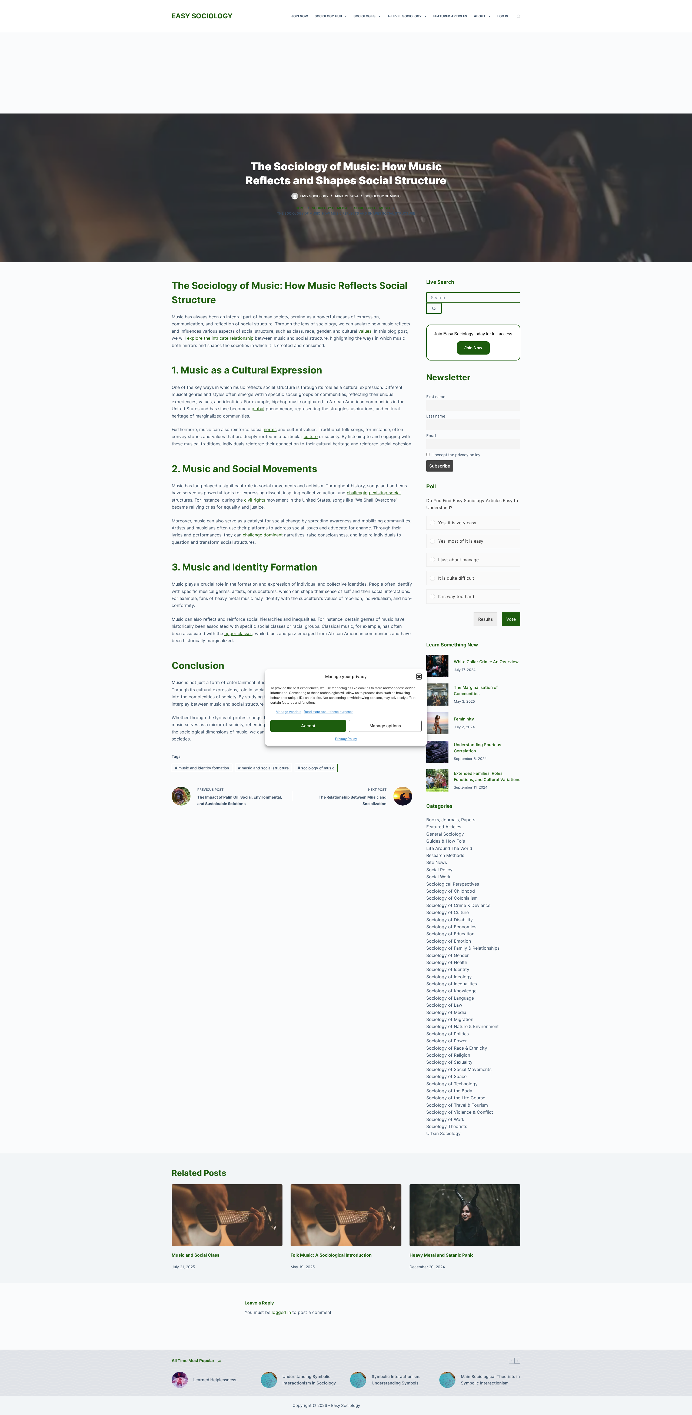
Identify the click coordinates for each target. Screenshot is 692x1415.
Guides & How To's (445, 841)
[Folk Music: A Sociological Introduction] (346, 1215)
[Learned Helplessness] (180, 1380)
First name (435, 396)
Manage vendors (288, 711)
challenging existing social (374, 492)
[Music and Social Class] (227, 1215)
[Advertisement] (346, 73)
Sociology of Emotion (448, 941)
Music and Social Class (195, 1255)
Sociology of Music (383, 196)
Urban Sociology (443, 1133)
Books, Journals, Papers (450, 819)
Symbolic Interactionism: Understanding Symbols (396, 1380)
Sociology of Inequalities (451, 983)
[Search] (518, 16)
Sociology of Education (450, 933)
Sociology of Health (446, 962)
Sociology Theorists (446, 1126)
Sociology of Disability (449, 919)
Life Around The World (449, 848)
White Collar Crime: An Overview (486, 661)
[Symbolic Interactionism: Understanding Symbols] (358, 1380)
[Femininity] (437, 723)
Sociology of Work (445, 1119)
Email (431, 435)
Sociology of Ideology (449, 976)
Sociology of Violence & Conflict (459, 1112)
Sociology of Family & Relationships (463, 948)
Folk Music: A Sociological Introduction (331, 1255)
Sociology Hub (328, 16)
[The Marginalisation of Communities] (437, 694)
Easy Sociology (202, 16)
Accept (308, 725)
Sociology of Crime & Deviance (458, 905)
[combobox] (473, 297)
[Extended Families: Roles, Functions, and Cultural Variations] (437, 780)
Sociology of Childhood (450, 891)
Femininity (464, 719)
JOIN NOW (299, 16)
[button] (419, 676)
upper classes (238, 633)
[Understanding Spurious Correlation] (437, 752)
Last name (435, 416)
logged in (281, 1312)
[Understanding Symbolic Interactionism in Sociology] (269, 1380)
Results (485, 619)
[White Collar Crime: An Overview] (437, 666)
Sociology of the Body (449, 1090)
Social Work (438, 876)
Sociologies (364, 16)
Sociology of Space (446, 1076)
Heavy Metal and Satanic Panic (442, 1255)
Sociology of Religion (448, 1055)
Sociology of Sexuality (449, 1062)
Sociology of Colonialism (452, 898)
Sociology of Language (450, 998)
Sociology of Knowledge (451, 990)
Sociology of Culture (447, 912)
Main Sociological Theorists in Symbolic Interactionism (490, 1380)
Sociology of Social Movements (458, 1069)
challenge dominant (263, 535)
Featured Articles (450, 16)
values (364, 331)
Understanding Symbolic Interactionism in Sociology (309, 1380)
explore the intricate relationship (220, 338)
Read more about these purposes (328, 711)
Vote (511, 619)
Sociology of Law (444, 1005)
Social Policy (439, 869)
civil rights (254, 500)
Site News (436, 862)
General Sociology (445, 834)
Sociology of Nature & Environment (462, 1026)
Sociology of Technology (452, 1083)
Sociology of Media (446, 1012)
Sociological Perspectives (452, 884)
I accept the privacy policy (456, 454)
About (479, 16)
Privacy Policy (346, 738)
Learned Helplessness (214, 1379)
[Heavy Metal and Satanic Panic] (465, 1215)
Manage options (385, 725)
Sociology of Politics (447, 1033)
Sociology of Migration (449, 1019)
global (258, 408)
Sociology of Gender (447, 955)
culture (311, 436)
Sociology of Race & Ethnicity (456, 1048)
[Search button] (434, 308)
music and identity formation (202, 768)
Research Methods (445, 855)
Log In (502, 16)
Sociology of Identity (447, 969)
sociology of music (316, 768)
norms (270, 429)
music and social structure (263, 768)
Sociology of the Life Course (455, 1097)
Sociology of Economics (451, 926)
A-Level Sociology (404, 16)
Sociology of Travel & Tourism (457, 1105)
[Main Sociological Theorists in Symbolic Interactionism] (447, 1380)
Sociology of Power (446, 1040)
